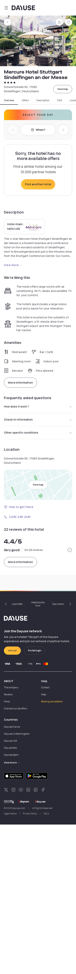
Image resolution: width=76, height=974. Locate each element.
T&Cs (46, 813)
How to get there (21, 507)
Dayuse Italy (10, 747)
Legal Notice (10, 813)
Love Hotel (17, 604)
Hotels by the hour (38, 604)
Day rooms (58, 604)
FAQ (59, 100)
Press (7, 701)
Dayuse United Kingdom (17, 733)
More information (20, 382)
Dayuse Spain (11, 754)
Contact (45, 687)
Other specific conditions (21, 432)
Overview (9, 100)
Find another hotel (38, 184)
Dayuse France (12, 726)
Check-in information (18, 419)
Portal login (34, 650)
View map (62, 89)
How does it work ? (16, 406)
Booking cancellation (52, 701)
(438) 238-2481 (20, 517)
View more (11, 265)
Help (43, 694)
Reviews (8, 694)
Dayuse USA (10, 740)
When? (40, 130)
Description (42, 100)
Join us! (12, 650)
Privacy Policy (30, 813)
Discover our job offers (15, 708)
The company (11, 687)
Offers (25, 100)
